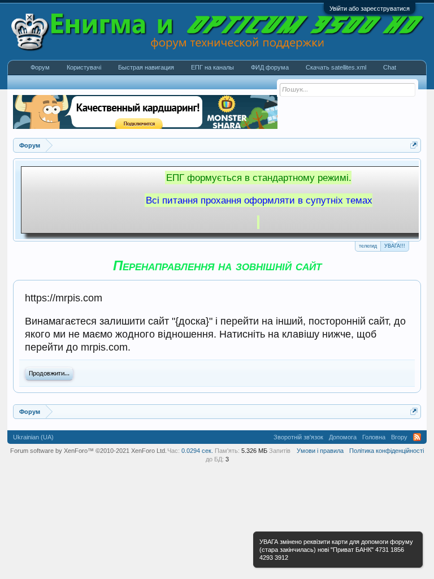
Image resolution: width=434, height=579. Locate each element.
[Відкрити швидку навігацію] (414, 145)
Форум (40, 67)
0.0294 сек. (197, 450)
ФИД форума (270, 67)
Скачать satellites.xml (336, 67)
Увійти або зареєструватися (369, 8)
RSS (417, 437)
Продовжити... (49, 373)
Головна (373, 437)
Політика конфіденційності (386, 450)
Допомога (343, 437)
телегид (368, 246)
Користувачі (84, 67)
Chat (389, 67)
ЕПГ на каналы (212, 67)
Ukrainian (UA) (33, 437)
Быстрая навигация (146, 67)
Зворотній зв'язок (298, 437)
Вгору (399, 437)
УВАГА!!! (394, 246)
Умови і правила (320, 450)
